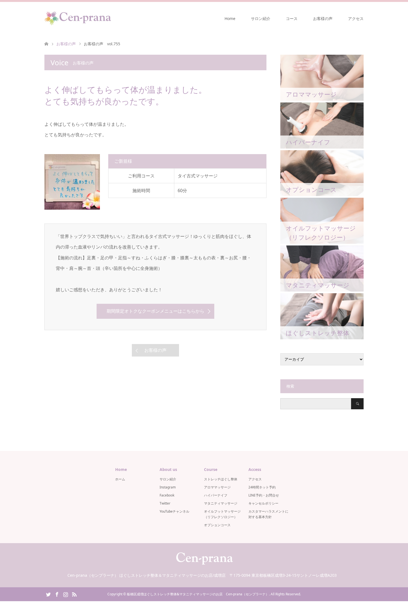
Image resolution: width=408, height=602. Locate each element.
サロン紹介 (260, 18)
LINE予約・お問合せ (263, 495)
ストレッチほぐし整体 (220, 479)
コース (292, 18)
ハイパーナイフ (215, 495)
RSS (74, 594)
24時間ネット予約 (262, 487)
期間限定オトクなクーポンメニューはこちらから (155, 311)
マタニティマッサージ (220, 503)
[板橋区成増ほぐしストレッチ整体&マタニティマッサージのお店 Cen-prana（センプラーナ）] (77, 18)
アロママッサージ (217, 487)
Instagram (168, 487)
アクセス (356, 18)
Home (230, 18)
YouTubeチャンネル (174, 511)
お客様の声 (323, 18)
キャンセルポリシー (263, 503)
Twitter (165, 503)
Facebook (167, 495)
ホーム (120, 479)
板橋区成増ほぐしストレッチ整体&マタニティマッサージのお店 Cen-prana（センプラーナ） (198, 594)
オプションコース (217, 525)
